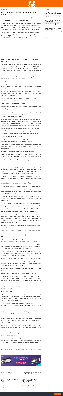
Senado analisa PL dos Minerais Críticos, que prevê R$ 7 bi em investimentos (29, 380)
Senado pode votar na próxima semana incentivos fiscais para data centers (9, 373)
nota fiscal (12, 327)
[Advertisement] (21, 49)
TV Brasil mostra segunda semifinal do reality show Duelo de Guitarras (31, 373)
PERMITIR (57, 393)
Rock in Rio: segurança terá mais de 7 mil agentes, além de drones (10, 386)
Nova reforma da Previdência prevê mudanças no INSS (9, 380)
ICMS (26, 36)
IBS (7, 207)
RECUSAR (49, 393)
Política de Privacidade (34, 393)
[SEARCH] (61, 4)
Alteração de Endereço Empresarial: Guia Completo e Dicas (31, 386)
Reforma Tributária (11, 29)
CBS (12, 207)
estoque (29, 114)
